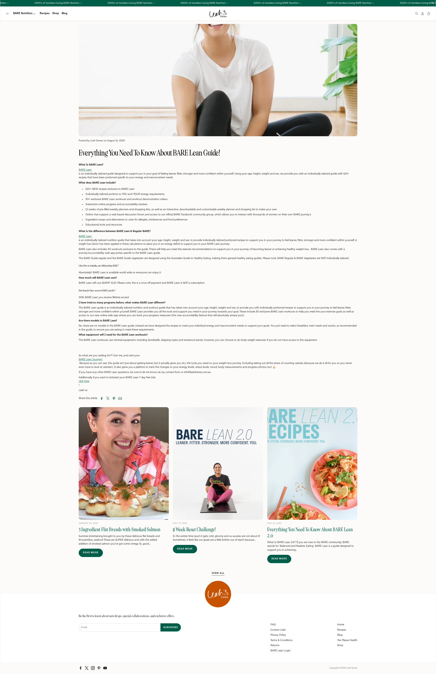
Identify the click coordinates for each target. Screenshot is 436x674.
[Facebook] (80, 668)
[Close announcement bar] (433, 3)
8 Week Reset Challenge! (194, 529)
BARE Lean (85, 170)
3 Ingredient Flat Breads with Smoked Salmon (119, 529)
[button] (7, 13)
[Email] (120, 398)
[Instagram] (93, 668)
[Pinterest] (99, 668)
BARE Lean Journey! (90, 359)
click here (84, 381)
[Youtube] (105, 668)
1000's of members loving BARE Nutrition (260, 3)
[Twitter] (87, 668)
